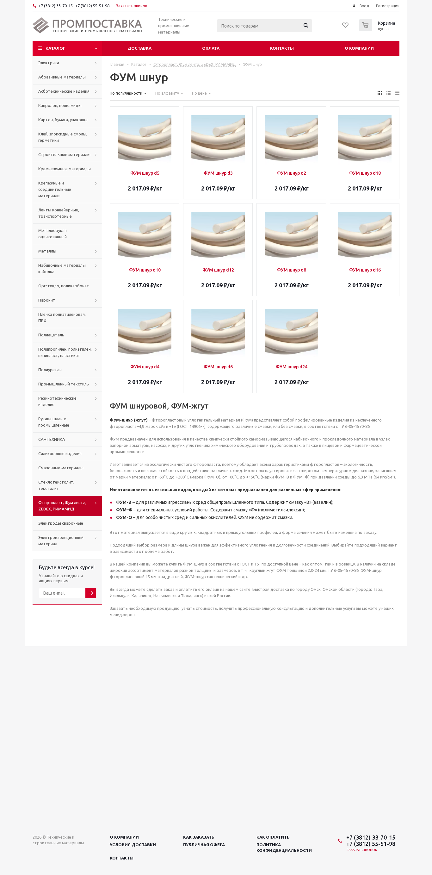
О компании (359, 48)
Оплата (210, 48)
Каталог (55, 48)
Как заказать (198, 837)
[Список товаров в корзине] (378, 29)
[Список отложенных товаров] (345, 27)
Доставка (139, 48)
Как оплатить (273, 837)
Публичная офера (204, 844)
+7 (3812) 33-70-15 (55, 5)
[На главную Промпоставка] (88, 25)
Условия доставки (133, 844)
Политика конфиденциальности (284, 847)
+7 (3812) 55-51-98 (92, 5)
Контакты (282, 48)
